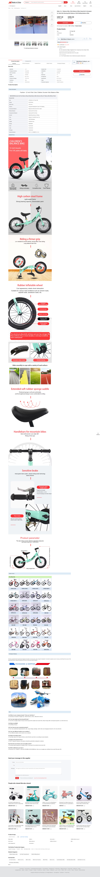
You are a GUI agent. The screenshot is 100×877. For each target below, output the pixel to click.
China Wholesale (45, 868)
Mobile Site (75, 868)
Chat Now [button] (84, 22)
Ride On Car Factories (37, 859)
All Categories (12, 5)
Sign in (90, 3)
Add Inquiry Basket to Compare (31, 48)
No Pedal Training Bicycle (24, 854)
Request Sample (78, 25)
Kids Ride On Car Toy (81, 859)
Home (9, 8)
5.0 (77, 63)
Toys (12, 8)
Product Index (70, 868)
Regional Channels (64, 868)
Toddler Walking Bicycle (35, 854)
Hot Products (22, 868)
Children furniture (53, 841)
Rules (91, 5)
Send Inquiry (65, 22)
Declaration (62, 872)
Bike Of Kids (45, 859)
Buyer (65, 5)
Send (17, 778)
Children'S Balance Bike (13, 854)
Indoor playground (11, 843)
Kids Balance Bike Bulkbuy (14, 862)
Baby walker (10, 839)
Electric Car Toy (20, 859)
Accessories (31, 843)
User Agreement (56, 872)
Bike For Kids (28, 859)
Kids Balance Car (23, 8)
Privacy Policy (67, 872)
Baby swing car (32, 841)
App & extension (77, 5)
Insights (79, 868)
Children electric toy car (75, 839)
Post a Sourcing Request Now (40, 778)
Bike (71, 841)
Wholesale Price (51, 868)
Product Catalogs (24, 836)
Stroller (30, 839)
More (9, 864)
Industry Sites (57, 868)
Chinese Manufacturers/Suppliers (36, 868)
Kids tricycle (10, 841)
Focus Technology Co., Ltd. (42, 872)
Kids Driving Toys (17, 8)
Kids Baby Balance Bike (71, 859)
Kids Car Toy (52, 859)
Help (71, 5)
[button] (67, 63)
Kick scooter (52, 839)
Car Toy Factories (12, 859)
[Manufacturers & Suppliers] (14, 2)
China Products (27, 868)
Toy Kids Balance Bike (60, 859)
